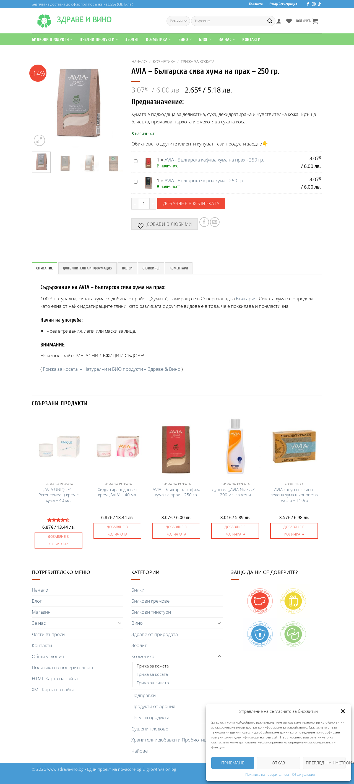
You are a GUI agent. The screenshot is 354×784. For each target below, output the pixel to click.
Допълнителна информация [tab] (87, 268)
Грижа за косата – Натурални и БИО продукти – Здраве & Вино (111, 369)
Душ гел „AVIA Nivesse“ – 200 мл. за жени (235, 492)
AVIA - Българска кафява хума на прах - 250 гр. (214, 160)
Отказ (278, 763)
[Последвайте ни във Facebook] (308, 4)
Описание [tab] (44, 268)
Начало (139, 61)
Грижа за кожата (197, 61)
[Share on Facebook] (204, 222)
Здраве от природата (154, 634)
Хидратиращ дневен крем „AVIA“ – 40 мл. (117, 492)
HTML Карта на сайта (55, 678)
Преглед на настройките (326, 763)
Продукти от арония (153, 706)
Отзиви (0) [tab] (151, 268)
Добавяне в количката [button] (58, 540)
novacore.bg (129, 769)
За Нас (225, 39)
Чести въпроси (48, 634)
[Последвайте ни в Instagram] (314, 4)
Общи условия (303, 774)
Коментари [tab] (179, 268)
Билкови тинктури (151, 612)
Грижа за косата (152, 674)
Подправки (143, 695)
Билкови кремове (150, 601)
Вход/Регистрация (283, 4)
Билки (137, 590)
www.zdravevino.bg (65, 769)
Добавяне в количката (191, 203)
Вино (183, 39)
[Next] (114, 102)
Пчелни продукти (97, 39)
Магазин (41, 612)
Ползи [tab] (127, 268)
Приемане (232, 763)
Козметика (164, 61)
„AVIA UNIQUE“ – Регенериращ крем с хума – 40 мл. (58, 495)
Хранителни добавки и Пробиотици (170, 740)
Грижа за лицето (153, 682)
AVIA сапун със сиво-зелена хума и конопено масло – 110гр (294, 495)
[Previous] (41, 102)
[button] (343, 711)
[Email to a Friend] (215, 222)
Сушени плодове (149, 728)
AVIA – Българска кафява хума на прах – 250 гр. (176, 492)
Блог (203, 39)
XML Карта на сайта (53, 689)
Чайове (139, 751)
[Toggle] (119, 623)
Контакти (256, 4)
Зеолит (132, 39)
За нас (39, 623)
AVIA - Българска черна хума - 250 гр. (204, 180)
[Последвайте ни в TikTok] (319, 4)
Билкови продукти (50, 39)
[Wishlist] (289, 21)
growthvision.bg (161, 769)
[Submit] (270, 21)
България (246, 298)
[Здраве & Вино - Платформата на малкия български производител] (44, 21)
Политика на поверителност (267, 774)
